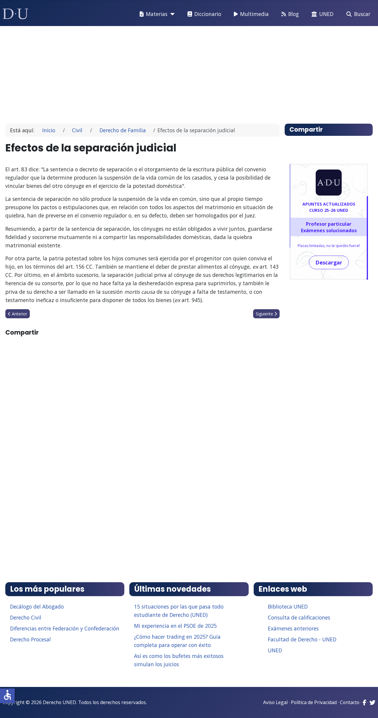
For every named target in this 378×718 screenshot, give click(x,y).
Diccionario (207, 13)
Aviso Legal (275, 702)
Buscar (362, 13)
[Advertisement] (187, 72)
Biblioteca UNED (288, 606)
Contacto (349, 702)
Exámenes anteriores (293, 628)
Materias (156, 13)
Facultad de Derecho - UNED (302, 639)
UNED (326, 13)
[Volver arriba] (367, 706)
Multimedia (254, 13)
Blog (293, 13)
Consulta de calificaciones (299, 617)
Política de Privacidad (314, 702)
